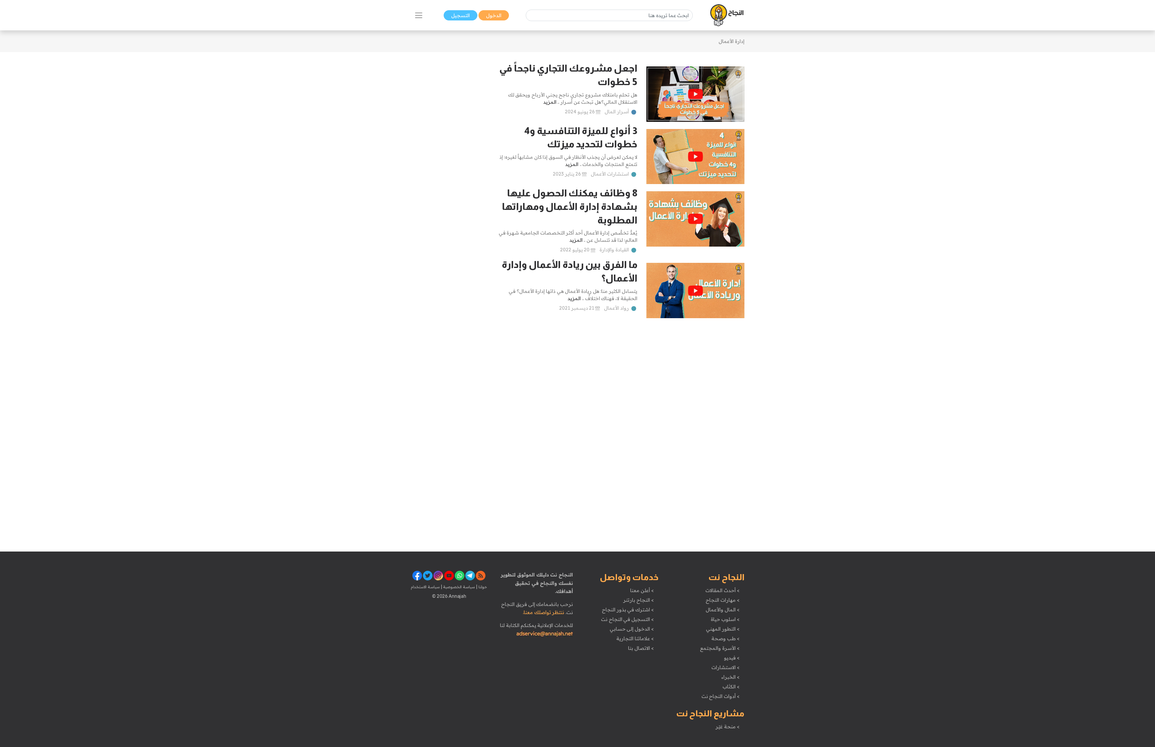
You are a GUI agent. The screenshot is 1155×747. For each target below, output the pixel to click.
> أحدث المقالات (722, 590)
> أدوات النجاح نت (720, 696)
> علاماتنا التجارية (635, 638)
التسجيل (460, 15)
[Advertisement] (449, 152)
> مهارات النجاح (722, 600)
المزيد (549, 102)
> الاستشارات (725, 667)
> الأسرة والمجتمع (719, 648)
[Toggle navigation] (419, 15)
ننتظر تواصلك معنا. (543, 612)
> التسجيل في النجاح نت (627, 619)
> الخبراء (730, 677)
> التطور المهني (722, 629)
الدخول (493, 15)
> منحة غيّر (727, 727)
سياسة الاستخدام (425, 586)
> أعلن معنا (642, 590)
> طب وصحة (725, 638)
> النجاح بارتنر (638, 600)
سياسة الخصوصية (458, 586)
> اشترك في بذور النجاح (628, 610)
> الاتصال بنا (641, 648)
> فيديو (732, 658)
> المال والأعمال (722, 610)
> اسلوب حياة (725, 619)
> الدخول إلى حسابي (632, 629)
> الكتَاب (731, 687)
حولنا (482, 586)
